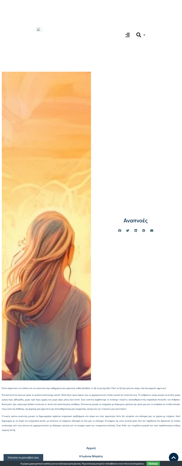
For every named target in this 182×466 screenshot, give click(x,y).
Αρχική (91, 448)
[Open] (144, 35)
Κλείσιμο (153, 463)
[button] (120, 230)
